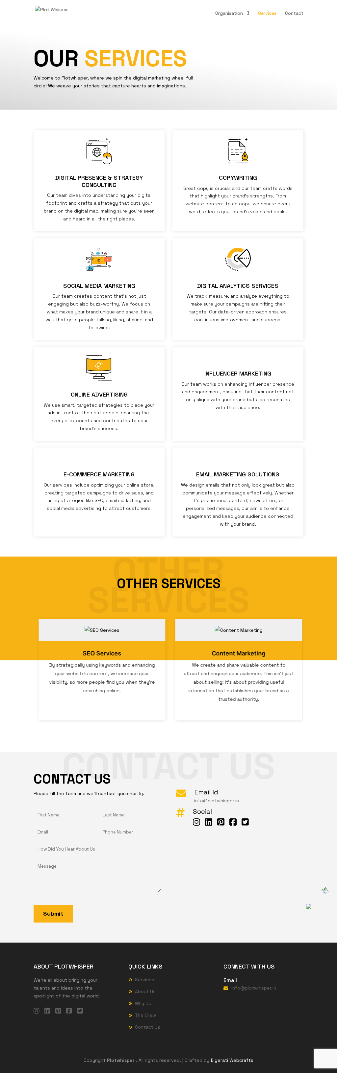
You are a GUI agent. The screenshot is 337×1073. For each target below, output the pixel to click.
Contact (294, 13)
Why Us (143, 1003)
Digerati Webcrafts (232, 1060)
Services (267, 13)
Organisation (229, 13)
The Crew (145, 1015)
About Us (145, 991)
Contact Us (147, 1027)
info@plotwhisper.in (216, 801)
